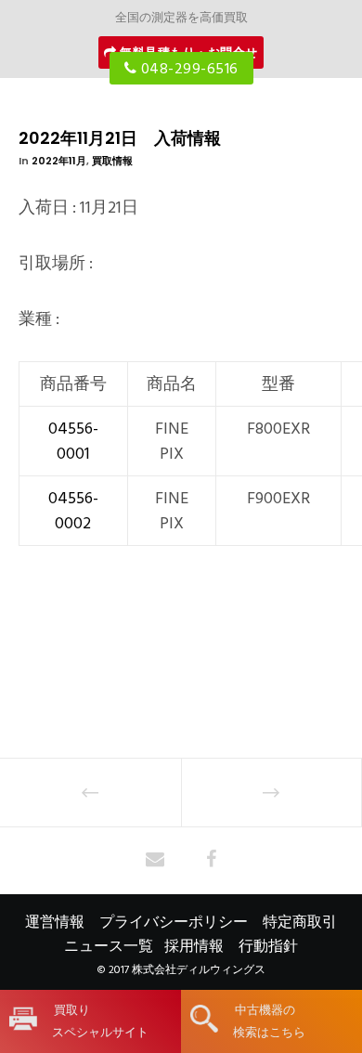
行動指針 (268, 946)
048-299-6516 (187, 69)
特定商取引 (300, 922)
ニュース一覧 (108, 946)
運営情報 (54, 922)
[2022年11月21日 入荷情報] (155, 861)
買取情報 (112, 160)
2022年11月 (59, 160)
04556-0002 (73, 511)
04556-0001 (73, 441)
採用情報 (194, 946)
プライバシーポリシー (173, 922)
